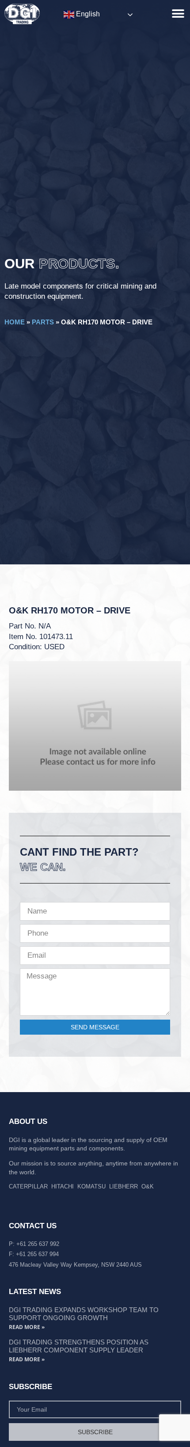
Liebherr (123, 1186)
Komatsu (91, 1186)
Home (14, 322)
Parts (43, 322)
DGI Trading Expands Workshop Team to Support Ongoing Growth (84, 1313)
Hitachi (62, 1186)
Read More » (27, 1327)
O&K (147, 1186)
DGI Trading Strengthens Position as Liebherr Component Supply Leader (78, 1346)
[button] (178, 13)
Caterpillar (28, 1186)
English (87, 14)
